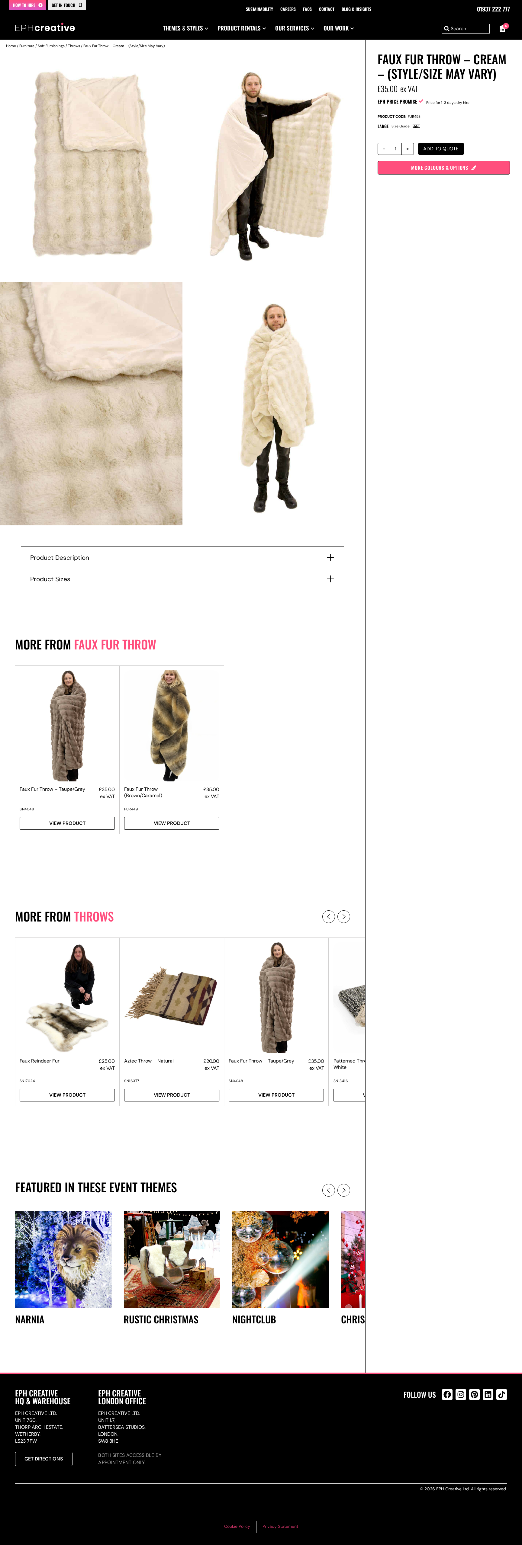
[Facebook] (447, 1394)
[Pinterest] (474, 1394)
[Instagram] (461, 1394)
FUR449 (131, 809)
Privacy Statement (280, 1526)
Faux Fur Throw (115, 644)
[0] (501, 28)
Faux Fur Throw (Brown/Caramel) (143, 792)
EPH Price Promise (397, 101)
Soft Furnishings (51, 45)
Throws (74, 45)
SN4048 (27, 809)
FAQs (307, 9)
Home (11, 45)
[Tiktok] (501, 1394)
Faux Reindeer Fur (40, 1061)
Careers (288, 9)
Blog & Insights (356, 9)
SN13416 (341, 1081)
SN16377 (131, 1081)
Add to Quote (441, 149)
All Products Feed (449, 1420)
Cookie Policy (237, 1526)
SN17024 (27, 1081)
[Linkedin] (488, 1394)
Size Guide (401, 126)
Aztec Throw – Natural (149, 1061)
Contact (326, 9)
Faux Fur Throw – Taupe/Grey (52, 789)
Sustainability (259, 9)
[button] (328, 916)
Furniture (26, 45)
